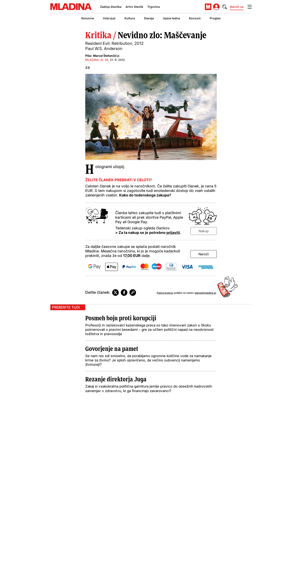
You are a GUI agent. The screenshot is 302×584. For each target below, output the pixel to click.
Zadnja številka (110, 6)
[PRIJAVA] (216, 6)
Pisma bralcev (165, 292)
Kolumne (87, 18)
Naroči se (236, 6)
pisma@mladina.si (205, 292)
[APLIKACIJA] (208, 6)
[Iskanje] (224, 6)
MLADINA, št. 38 (96, 60)
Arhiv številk (134, 6)
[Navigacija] (250, 7)
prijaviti (173, 232)
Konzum (195, 18)
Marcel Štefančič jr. (106, 55)
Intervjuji (109, 18)
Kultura (129, 18)
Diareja (149, 18)
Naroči (203, 254)
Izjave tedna (171, 18)
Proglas (215, 18)
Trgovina (153, 6)
